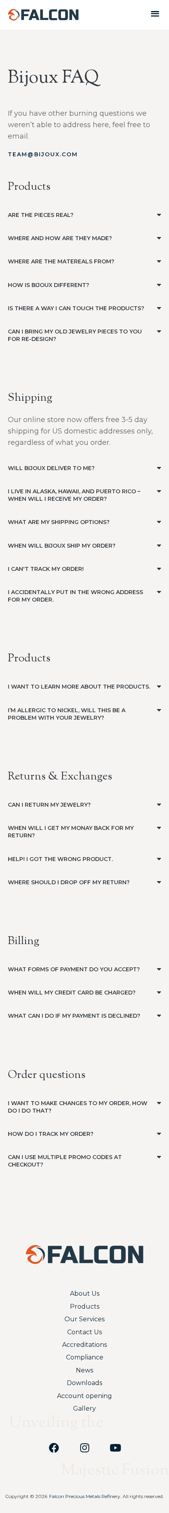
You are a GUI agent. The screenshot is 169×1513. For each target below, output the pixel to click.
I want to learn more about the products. (79, 686)
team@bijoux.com (43, 154)
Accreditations (84, 1344)
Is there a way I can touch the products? (76, 308)
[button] (155, 13)
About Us (84, 1293)
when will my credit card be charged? (72, 992)
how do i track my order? (51, 1133)
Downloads (84, 1383)
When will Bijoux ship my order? (62, 545)
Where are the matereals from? (61, 261)
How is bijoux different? (48, 285)
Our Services (84, 1319)
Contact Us (84, 1332)
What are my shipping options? (59, 522)
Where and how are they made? (60, 238)
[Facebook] (54, 1447)
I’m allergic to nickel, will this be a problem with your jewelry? (66, 714)
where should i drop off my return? (69, 882)
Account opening (84, 1396)
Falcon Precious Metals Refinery (84, 1496)
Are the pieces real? (40, 215)
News (84, 1370)
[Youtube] (115, 1447)
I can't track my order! (46, 568)
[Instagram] (84, 1447)
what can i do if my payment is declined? (74, 1015)
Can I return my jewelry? (49, 804)
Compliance (84, 1357)
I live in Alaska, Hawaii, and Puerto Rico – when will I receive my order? (74, 495)
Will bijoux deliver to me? (51, 468)
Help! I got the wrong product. (60, 859)
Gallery (84, 1408)
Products (84, 1306)
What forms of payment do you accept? (74, 969)
